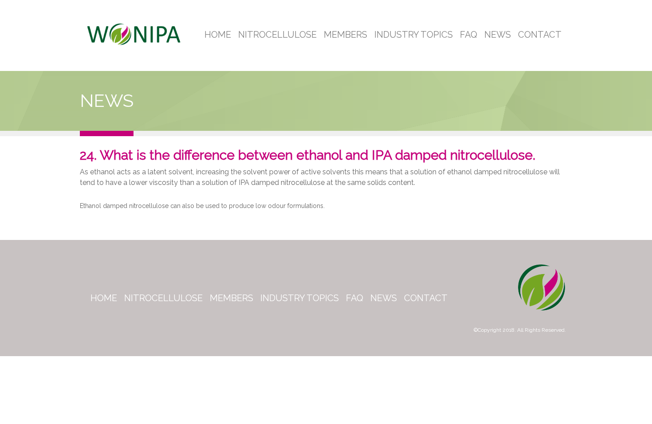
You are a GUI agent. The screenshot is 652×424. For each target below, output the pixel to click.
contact (426, 298)
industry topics (299, 298)
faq (354, 298)
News (497, 34)
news (383, 298)
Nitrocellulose (277, 34)
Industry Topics (413, 34)
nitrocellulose (163, 298)
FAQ (468, 34)
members (231, 298)
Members (345, 34)
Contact (540, 34)
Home (217, 34)
